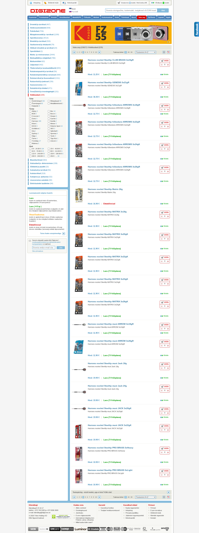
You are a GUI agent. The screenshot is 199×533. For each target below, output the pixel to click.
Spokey (35, 133)
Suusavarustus (38, 85)
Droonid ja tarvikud (40, 24)
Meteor (53, 123)
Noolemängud (38, 101)
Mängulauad (55, 101)
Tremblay (36, 141)
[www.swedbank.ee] (44, 530)
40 (129, 52)
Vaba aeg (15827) (80, 47)
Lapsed (161, 17)
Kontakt (153, 518)
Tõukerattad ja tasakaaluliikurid (45, 68)
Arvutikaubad (64, 17)
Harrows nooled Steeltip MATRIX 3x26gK (108, 301)
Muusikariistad (38, 160)
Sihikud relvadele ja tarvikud (43, 48)
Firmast (153, 508)
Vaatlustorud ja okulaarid (42, 45)
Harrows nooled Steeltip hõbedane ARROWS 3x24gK (114, 144)
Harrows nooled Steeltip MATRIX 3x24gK (108, 279)
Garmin (53, 118)
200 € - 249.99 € (38, 156)
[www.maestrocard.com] (123, 529)
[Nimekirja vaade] (169, 54)
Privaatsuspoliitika (132, 513)
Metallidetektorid (56, 103)
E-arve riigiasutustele (83, 515)
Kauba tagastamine (132, 508)
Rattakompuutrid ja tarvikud (43, 71)
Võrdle (165, 74)
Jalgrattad (36, 65)
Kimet (34, 123)
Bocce (53, 114)
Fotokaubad (44, 17)
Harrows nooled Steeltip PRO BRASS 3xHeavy (110, 448)
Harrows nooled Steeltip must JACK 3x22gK (109, 425)
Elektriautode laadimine (41, 183)
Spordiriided (36, 51)
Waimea (35, 143)
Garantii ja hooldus (107, 508)
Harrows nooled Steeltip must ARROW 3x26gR (111, 341)
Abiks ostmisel (81, 508)
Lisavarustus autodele (41, 180)
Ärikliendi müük (155, 513)
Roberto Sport (56, 126)
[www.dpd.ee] (165, 530)
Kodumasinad (107, 17)
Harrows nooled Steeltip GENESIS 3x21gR (108, 82)
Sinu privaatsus (37, 251)
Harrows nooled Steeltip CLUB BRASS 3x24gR (111, 60)
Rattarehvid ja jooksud (41, 81)
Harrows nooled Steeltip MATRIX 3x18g (107, 211)
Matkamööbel (37, 61)
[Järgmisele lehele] (99, 53)
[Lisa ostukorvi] (168, 65)
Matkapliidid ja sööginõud (43, 58)
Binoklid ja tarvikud (40, 41)
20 (126, 52)
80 (131, 52)
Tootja (31, 109)
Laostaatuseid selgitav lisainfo (41, 193)
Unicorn (53, 141)
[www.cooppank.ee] (67, 530)
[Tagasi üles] (169, 492)
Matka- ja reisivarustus (42, 55)
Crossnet (36, 116)
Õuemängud (37, 103)
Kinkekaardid (130, 518)
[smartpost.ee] (155, 530)
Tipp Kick (54, 138)
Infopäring (129, 510)
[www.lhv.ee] (55, 530)
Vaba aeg (141, 17)
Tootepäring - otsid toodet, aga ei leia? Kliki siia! (92, 492)
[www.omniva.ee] (145, 530)
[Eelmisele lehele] (74, 53)
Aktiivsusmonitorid (40, 28)
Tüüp (31, 98)
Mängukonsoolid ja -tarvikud (44, 34)
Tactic (53, 136)
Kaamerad (33, 17)
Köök (117, 17)
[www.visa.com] (103, 529)
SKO (52, 128)
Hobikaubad (37, 95)
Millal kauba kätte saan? (84, 522)
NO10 (34, 126)
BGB (34, 114)
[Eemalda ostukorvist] (162, 65)
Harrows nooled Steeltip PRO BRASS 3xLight (110, 470)
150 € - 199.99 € (56, 153)
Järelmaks (79, 513)
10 (96, 52)
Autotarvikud (37, 173)
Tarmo (35, 138)
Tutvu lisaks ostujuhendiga (51, 233)
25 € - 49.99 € (56, 149)
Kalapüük (36, 106)
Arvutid (54, 17)
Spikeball (54, 131)
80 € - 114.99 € (56, 151)
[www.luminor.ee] (80, 530)
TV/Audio (87, 17)
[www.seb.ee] (33, 530)
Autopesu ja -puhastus (41, 177)
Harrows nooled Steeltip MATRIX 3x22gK (108, 256)
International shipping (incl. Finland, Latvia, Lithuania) (85, 519)
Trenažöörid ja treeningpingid (44, 91)
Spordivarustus (39, 38)
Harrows (36, 121)
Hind (31, 146)
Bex (52, 111)
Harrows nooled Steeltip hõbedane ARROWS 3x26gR (114, 167)
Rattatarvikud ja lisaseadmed (45, 78)
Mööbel (96, 17)
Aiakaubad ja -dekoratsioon (43, 163)
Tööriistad (125, 17)
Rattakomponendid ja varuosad (45, 75)
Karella (53, 121)
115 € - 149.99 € (38, 153)
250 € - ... (54, 156)
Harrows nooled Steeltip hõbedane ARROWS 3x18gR (114, 105)
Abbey (35, 111)
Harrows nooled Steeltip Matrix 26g (105, 189)
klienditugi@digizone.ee (42, 512)
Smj (34, 131)
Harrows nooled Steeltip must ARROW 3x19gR (111, 324)
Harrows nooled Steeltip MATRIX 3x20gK (108, 234)
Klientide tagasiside (157, 515)
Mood (134, 17)
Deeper (53, 116)
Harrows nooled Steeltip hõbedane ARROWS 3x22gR (114, 122)
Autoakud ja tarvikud (40, 170)
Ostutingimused (81, 510)
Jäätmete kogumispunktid (135, 515)
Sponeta (54, 133)
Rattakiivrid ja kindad (41, 88)
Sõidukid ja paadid (39, 167)
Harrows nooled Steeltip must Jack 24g (107, 386)
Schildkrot (36, 128)
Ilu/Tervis (151, 17)
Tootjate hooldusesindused (110, 510)
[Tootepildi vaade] (165, 54)
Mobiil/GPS (77, 17)
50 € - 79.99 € (38, 151)
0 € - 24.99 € (38, 149)
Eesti (73, 9)
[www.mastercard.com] (110, 529)
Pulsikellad (37, 31)
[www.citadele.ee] (94, 530)
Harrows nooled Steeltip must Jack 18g (107, 363)
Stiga (34, 136)
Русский (74, 12)
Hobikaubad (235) (95, 47)
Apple (168, 17)
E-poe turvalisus (156, 510)
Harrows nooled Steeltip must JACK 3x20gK (109, 408)
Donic (34, 118)
